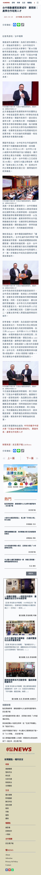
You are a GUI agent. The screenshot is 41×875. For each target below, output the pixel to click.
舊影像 (7, 827)
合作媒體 (19, 17)
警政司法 (8, 772)
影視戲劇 (29, 524)
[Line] (12, 870)
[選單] (38, 2)
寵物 (7, 815)
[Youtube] (9, 870)
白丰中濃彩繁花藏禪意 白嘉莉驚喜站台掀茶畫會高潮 (20, 639)
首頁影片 (33, 699)
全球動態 (8, 786)
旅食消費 (8, 805)
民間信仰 (8, 831)
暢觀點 (29, 2)
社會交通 (8, 779)
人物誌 (7, 834)
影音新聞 (29, 615)
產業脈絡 (29, 538)
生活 (23, 2)
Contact (8, 865)
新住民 (7, 775)
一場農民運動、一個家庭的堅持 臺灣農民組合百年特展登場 (20, 597)
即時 (13, 2)
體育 (7, 818)
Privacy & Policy (11, 862)
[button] (31, 574)
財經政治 (8, 782)
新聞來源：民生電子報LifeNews (16, 445)
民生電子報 (27, 17)
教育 (34, 566)
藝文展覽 (22, 615)
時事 (18, 2)
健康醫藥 (8, 769)
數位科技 (8, 801)
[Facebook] (6, 870)
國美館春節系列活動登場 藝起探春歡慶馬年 (20, 681)
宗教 (7, 812)
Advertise (8, 858)
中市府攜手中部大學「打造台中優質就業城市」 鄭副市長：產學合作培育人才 (20, 429)
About (7, 855)
